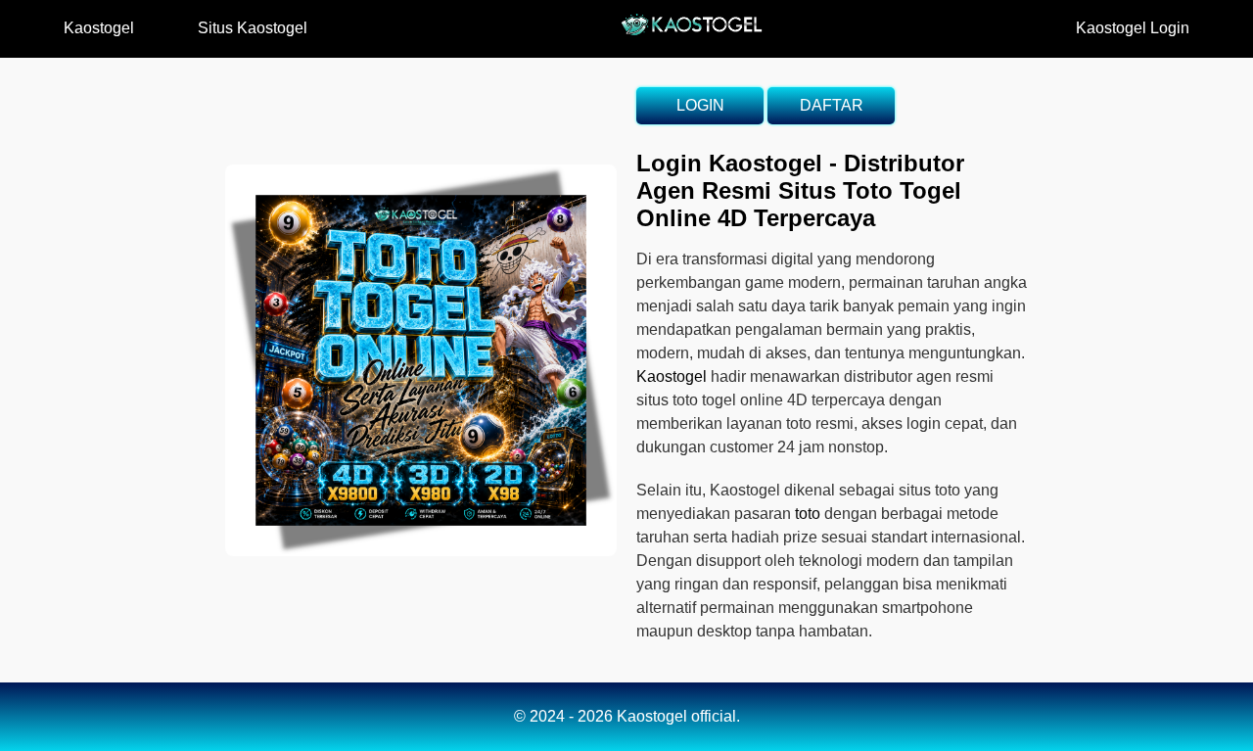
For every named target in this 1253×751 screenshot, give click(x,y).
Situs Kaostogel (252, 28)
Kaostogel (99, 28)
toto (807, 513)
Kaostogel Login (1132, 28)
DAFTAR (831, 105)
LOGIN (700, 105)
